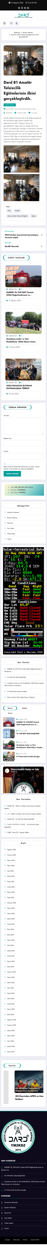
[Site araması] (11, 23)
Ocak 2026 (10, 881)
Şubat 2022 (11, 1046)
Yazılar (9, 539)
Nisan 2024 (11, 940)
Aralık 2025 (11, 887)
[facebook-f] (19, 8)
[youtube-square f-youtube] (28, 8)
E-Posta (6, 451)
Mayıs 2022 (11, 1030)
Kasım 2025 (11, 892)
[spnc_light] (16, 23)
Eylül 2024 (10, 935)
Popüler (24, 708)
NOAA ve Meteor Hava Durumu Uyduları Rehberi (26, 814)
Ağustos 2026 (11, 850)
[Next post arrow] (41, 246)
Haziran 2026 (11, 855)
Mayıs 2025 (11, 908)
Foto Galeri (10, 528)
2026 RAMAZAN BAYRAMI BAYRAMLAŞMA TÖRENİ (19, 387)
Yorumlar (6, 415)
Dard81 (11, 109)
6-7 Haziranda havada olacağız (17, 691)
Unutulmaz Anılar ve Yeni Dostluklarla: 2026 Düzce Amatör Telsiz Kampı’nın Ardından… (21, 340)
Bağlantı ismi (7, 438)
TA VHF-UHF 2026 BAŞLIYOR (16, 677)
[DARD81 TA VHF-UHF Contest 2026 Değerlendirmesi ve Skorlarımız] (23, 276)
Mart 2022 (10, 1041)
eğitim (34, 109)
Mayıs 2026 (11, 860)
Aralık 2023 (11, 956)
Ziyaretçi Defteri (24, 832)
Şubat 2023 (11, 993)
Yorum (10, 713)
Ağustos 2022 (11, 1020)
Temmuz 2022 (11, 1025)
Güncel (10, 708)
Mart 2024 (10, 945)
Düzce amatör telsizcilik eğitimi (23, 109)
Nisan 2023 (11, 982)
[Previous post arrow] (41, 234)
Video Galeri (11, 534)
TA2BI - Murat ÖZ (12, 832)
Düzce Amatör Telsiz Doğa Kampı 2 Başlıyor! (21, 697)
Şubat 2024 (11, 951)
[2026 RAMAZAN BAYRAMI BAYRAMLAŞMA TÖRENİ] (23, 369)
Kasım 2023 (11, 961)
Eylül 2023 (10, 967)
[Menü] (4, 23)
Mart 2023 (10, 988)
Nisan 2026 (11, 866)
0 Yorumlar (34, 113)
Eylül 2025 (10, 897)
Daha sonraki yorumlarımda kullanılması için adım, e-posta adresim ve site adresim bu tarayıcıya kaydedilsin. (21, 468)
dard (7, 109)
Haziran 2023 (11, 972)
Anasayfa (7, 1247)
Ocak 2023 (10, 998)
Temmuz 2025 (11, 903)
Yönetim (25, 1247)
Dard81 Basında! (12, 246)
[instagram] (25, 8)
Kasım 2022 (11, 1009)
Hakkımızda (16, 1247)
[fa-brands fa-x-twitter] (22, 8)
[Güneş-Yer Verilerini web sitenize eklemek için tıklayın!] (23, 600)
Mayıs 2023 (11, 977)
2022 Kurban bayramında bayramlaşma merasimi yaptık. (21, 236)
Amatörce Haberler (13, 512)
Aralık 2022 (11, 1004)
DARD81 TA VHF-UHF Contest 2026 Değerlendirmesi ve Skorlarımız (19, 294)
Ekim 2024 (10, 929)
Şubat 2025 (11, 919)
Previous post (9, 231)
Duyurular (10, 523)
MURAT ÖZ (9, 113)
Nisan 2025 (11, 913)
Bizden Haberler (9, 105)
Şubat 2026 (11, 876)
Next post (8, 243)
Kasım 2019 (10, 1052)
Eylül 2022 (10, 1014)
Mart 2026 (10, 871)
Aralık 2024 (11, 924)
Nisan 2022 (11, 1036)
